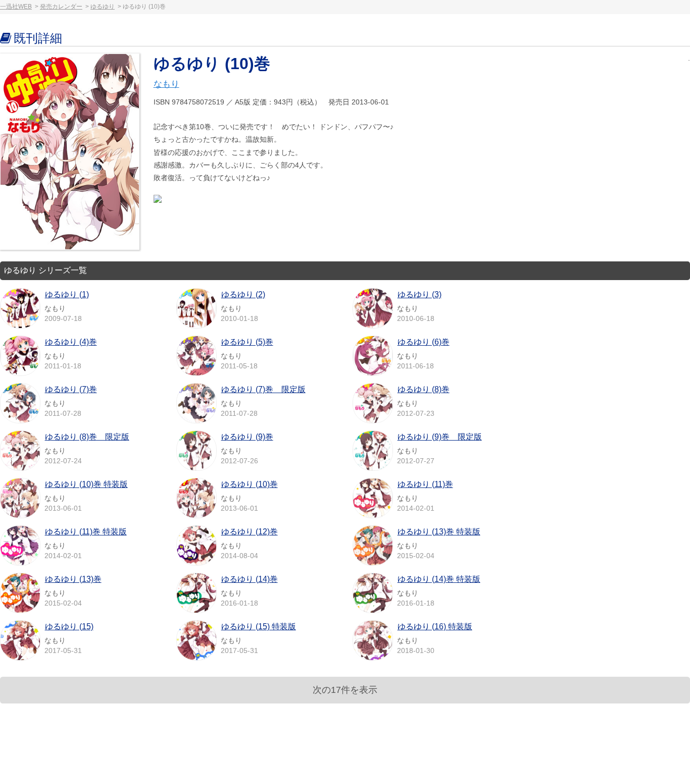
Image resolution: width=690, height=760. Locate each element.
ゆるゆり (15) (69, 626)
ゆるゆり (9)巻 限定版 (440, 436)
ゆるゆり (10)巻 (249, 484)
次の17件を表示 (345, 690)
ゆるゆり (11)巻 (425, 484)
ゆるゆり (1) (67, 294)
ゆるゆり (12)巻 (249, 531)
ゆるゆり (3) (419, 294)
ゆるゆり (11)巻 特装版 (86, 531)
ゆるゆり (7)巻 (71, 389)
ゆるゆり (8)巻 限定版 (87, 436)
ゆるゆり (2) (243, 294)
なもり (166, 84)
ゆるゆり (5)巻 (247, 342)
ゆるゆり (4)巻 (71, 342)
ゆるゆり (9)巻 (247, 436)
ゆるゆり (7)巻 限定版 (263, 389)
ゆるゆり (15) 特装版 (258, 626)
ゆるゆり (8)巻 (424, 389)
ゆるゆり (102, 6)
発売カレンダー (61, 6)
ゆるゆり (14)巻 (249, 579)
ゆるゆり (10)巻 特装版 (86, 484)
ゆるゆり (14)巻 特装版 (439, 579)
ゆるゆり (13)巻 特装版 (439, 531)
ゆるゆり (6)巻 (424, 342)
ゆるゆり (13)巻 (73, 579)
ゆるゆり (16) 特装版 (435, 626)
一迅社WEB (16, 6)
